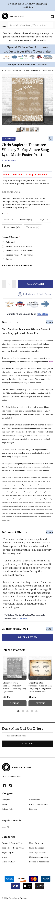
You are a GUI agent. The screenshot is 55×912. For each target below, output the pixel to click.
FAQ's (4, 804)
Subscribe (27, 743)
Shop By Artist (36, 843)
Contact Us (34, 799)
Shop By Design (36, 848)
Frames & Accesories (39, 861)
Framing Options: (11, 237)
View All (5, 827)
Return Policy (8, 809)
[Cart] (52, 16)
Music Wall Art (8, 861)
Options (14, 703)
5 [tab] (37, 711)
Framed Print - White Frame (19, 250)
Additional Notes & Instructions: (17, 265)
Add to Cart (35, 283)
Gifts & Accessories (38, 857)
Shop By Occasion (37, 852)
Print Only (11, 242)
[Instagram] (10, 785)
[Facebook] (4, 785)
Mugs (4, 857)
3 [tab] (28, 711)
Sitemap (33, 809)
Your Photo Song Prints (13, 848)
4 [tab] (32, 711)
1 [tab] (18, 711)
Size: (5, 213)
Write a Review (9, 160)
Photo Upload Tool (38, 804)
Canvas (9, 259)
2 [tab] (23, 711)
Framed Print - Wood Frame (19, 255)
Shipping (6, 799)
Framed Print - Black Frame (19, 246)
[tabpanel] (15, 682)
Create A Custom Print (12, 843)
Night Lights (8, 852)
